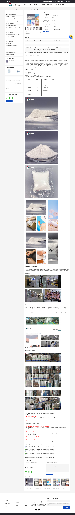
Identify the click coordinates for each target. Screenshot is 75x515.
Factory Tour (42, 4)
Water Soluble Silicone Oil (11, 30)
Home (25, 4)
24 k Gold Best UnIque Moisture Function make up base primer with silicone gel (38, 505)
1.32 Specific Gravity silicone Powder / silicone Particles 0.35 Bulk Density (22, 501)
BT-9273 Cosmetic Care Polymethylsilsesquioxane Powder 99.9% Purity (22, 503)
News (63, 4)
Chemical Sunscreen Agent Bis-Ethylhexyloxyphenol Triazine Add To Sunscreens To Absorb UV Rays (56, 488)
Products (30, 4)
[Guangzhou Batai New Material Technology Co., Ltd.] (15, 4)
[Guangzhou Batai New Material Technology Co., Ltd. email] (7, 98)
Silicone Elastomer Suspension (12, 34)
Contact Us (58, 4)
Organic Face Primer (10, 16)
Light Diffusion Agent (10, 14)
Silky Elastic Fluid (9, 36)
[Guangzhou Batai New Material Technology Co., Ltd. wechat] (13, 98)
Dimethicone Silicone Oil (10, 50)
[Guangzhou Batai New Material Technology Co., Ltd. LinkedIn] (9, 1)
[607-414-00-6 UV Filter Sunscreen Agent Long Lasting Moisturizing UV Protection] (33, 20)
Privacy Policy (13, 513)
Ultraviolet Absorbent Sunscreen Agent (34, 457)
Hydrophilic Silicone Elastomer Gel (12, 27)
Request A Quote (60, 1)
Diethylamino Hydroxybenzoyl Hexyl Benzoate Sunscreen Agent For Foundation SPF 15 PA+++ (38, 488)
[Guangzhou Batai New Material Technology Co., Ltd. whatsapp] (10, 98)
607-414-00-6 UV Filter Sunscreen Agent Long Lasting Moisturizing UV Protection (33, 32)
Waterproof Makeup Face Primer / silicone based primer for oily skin (37, 501)
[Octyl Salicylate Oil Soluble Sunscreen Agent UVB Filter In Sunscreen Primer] (7, 61)
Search (54, 1)
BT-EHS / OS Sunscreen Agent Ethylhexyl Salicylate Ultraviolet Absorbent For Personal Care (29, 488)
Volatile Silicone (9, 38)
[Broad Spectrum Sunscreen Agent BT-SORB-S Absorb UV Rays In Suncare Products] (47, 482)
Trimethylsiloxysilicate (10, 52)
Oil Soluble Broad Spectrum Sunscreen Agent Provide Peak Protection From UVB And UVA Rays (65, 488)
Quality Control (50, 4)
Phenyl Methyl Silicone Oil (11, 45)
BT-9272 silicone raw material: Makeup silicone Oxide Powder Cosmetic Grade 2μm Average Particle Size (22, 506)
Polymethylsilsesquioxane (11, 21)
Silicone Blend (8, 43)
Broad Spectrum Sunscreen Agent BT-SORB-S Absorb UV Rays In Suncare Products (47, 488)
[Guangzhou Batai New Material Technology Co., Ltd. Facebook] (7, 1)
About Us (36, 4)
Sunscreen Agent (15, 9)
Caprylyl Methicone (9, 18)
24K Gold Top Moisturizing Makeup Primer (38, 502)
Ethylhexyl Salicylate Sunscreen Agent (48, 457)
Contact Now (46, 31)
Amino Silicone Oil (9, 47)
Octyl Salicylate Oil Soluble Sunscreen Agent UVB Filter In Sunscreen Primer (14, 61)
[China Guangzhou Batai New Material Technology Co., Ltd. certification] (9, 71)
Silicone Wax (8, 32)
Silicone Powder (9, 23)
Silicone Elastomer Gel (10, 25)
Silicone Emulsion (9, 41)
